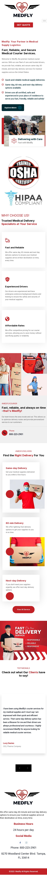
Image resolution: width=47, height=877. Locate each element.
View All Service (23, 610)
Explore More (11, 107)
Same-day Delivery (16, 468)
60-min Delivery (15, 523)
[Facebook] (20, 842)
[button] (23, 24)
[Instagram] (26, 842)
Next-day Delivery (16, 580)
